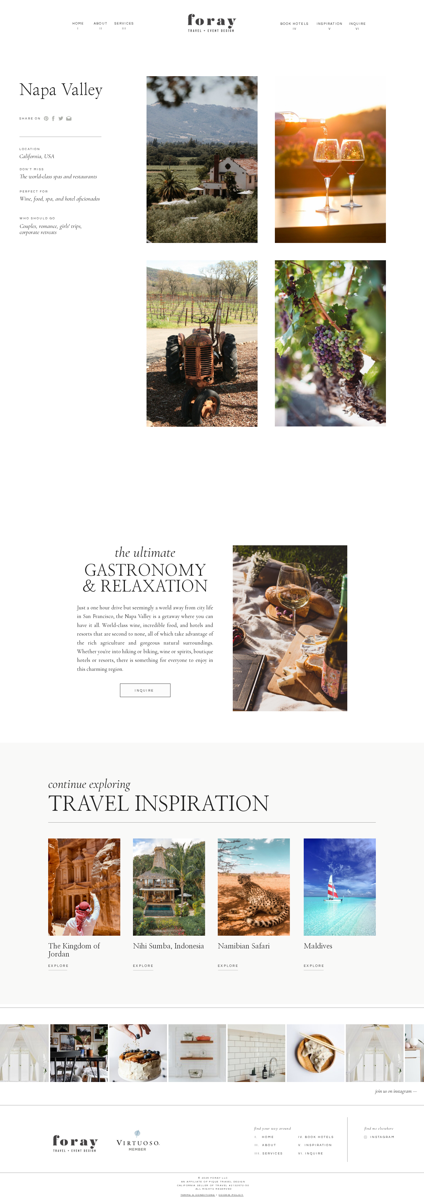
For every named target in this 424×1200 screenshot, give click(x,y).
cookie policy (231, 1195)
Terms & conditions (198, 1195)
